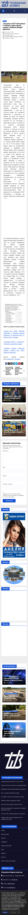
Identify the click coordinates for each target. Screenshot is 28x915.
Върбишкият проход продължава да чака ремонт (12, 716)
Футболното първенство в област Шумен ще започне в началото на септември (13, 416)
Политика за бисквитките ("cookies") (15, 905)
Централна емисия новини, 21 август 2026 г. (13, 679)
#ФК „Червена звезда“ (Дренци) (10, 36)
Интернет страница (7, 484)
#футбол (21, 36)
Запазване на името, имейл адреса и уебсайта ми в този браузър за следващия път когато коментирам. (13, 495)
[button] (24, 10)
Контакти (3, 857)
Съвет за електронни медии (8, 860)
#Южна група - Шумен (8, 38)
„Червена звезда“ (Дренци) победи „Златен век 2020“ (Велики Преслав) (14, 350)
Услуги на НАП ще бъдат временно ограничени (13, 813)
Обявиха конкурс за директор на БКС (10, 800)
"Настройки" (17, 901)
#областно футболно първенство (11, 33)
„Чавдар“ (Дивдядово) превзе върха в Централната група (19, 371)
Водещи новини (8, 693)
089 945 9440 (11, 883)
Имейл (5, 475)
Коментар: (5, 450)
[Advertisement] (14, 57)
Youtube (17, 359)
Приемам (5, 912)
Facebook (9, 359)
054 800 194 (14, 879)
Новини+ (15, 693)
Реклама (3, 853)
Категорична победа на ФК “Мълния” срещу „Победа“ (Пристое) (9, 371)
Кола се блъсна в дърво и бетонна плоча (11, 804)
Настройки (13, 912)
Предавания (4, 841)
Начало (3, 830)
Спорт (4, 21)
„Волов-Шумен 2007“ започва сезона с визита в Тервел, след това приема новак (14, 433)
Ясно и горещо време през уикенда (12, 732)
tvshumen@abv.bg (10, 887)
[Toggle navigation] (14, 11)
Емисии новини (7, 676)
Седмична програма (6, 845)
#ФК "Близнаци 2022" (8, 35)
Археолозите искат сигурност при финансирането (12, 698)
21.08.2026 (8, 682)
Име (4, 467)
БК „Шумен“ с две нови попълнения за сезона (12, 397)
